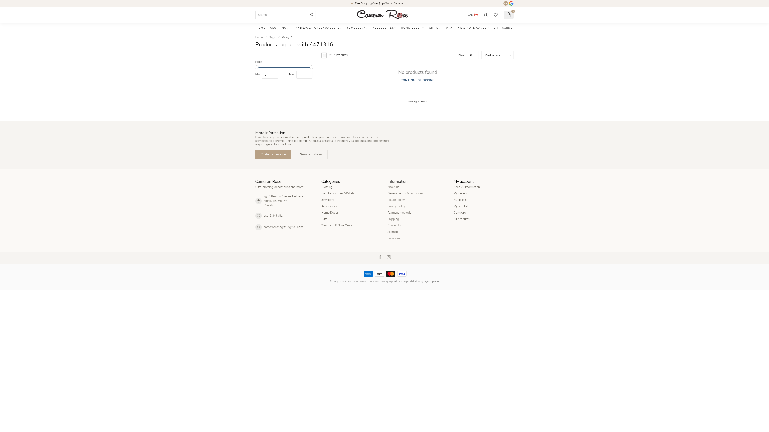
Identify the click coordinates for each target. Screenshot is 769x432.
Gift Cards (503, 28)
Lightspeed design (409, 281)
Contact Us (395, 225)
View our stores (311, 154)
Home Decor (411, 28)
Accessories (383, 28)
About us (393, 187)
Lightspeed (390, 281)
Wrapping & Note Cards (466, 28)
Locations (394, 238)
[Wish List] (496, 15)
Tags (272, 37)
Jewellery (356, 28)
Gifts (433, 28)
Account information (467, 187)
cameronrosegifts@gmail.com (283, 227)
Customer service (273, 154)
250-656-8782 (273, 215)
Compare (460, 212)
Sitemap (393, 231)
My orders (460, 193)
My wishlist (461, 206)
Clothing (278, 28)
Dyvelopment (432, 281)
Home (261, 28)
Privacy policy (397, 206)
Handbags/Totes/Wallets (316, 28)
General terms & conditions (405, 193)
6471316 (287, 37)
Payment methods (399, 212)
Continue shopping (418, 80)
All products (462, 219)
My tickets (460, 199)
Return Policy (396, 199)
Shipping (393, 219)
